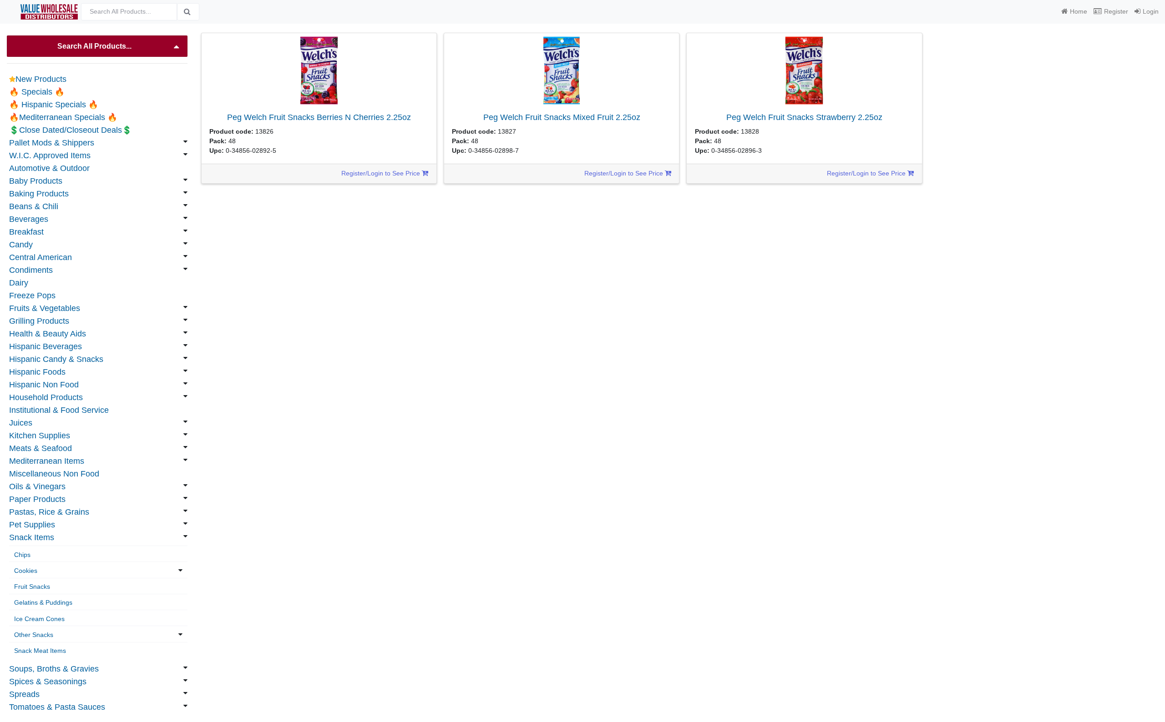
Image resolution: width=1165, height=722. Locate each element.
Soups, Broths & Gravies (54, 668)
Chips (22, 554)
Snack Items (31, 537)
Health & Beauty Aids (47, 333)
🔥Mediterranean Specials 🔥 (63, 117)
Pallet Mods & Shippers (51, 142)
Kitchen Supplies (39, 435)
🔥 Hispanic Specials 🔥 (53, 104)
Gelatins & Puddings (43, 602)
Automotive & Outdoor (49, 168)
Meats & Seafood (40, 448)
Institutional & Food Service (59, 410)
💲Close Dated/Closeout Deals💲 (70, 130)
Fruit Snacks (32, 586)
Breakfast (26, 231)
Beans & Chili (33, 206)
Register (1116, 11)
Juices (20, 422)
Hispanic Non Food (44, 384)
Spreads (24, 694)
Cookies (25, 570)
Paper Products (37, 499)
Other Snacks (33, 634)
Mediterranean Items (46, 461)
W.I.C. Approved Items (50, 155)
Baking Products (39, 193)
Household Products (46, 397)
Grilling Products (39, 321)
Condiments (31, 270)
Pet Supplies (32, 524)
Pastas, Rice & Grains (49, 511)
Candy (21, 244)
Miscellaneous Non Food (54, 473)
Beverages (28, 219)
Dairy (18, 282)
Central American (40, 257)
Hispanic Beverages (45, 346)
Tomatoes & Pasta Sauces (57, 707)
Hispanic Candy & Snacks (56, 359)
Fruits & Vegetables (44, 308)
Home (1078, 11)
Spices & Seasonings (47, 681)
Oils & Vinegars (37, 486)
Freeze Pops (32, 295)
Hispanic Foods (37, 371)
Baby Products (35, 181)
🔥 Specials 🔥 (37, 91)
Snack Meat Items (40, 650)
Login (1151, 11)
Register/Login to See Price (381, 173)
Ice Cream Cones (39, 618)
